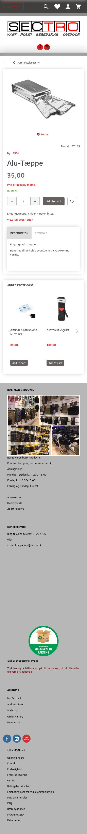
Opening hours (15, 757)
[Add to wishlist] (72, 201)
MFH (16, 153)
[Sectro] (43, 28)
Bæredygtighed (16, 808)
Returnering (14, 820)
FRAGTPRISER (15, 814)
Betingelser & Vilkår (19, 786)
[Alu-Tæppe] (43, 99)
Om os (11, 780)
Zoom (44, 134)
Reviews (41, 233)
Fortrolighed (14, 769)
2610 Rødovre (15, 508)
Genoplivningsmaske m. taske (25, 332)
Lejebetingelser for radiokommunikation (30, 791)
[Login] (68, 6)
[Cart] (78, 6)
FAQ (9, 803)
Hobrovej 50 (14, 503)
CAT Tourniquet (58, 330)
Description (19, 233)
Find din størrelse (17, 797)
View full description (20, 219)
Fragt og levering (17, 774)
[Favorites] (57, 6)
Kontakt (12, 763)
